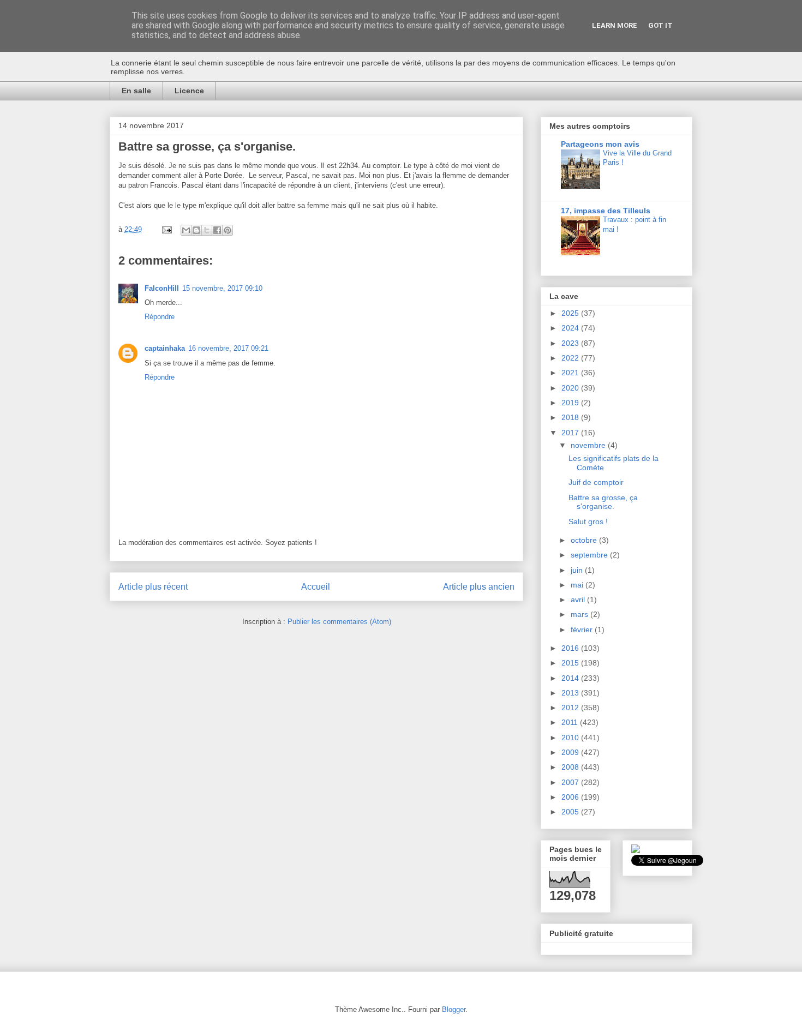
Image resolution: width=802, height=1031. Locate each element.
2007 (571, 782)
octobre (585, 540)
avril (579, 599)
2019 (571, 402)
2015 (571, 662)
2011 (570, 722)
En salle (136, 90)
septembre (590, 554)
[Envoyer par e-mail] (186, 230)
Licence (189, 90)
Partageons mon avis (600, 144)
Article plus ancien (478, 586)
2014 (571, 678)
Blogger (453, 1009)
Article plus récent (153, 586)
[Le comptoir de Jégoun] (635, 850)
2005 (571, 811)
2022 (571, 357)
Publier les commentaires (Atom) (339, 622)
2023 (571, 343)
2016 (571, 648)
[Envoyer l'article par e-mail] (166, 229)
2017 (571, 432)
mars (580, 614)
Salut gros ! (588, 521)
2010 (571, 737)
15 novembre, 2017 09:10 (222, 288)
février (583, 629)
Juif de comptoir (596, 482)
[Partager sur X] (206, 230)
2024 (571, 327)
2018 (571, 417)
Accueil (315, 586)
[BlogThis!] (196, 230)
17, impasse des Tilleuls (605, 210)
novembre (589, 445)
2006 (571, 797)
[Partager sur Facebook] (217, 230)
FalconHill (162, 288)
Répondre (160, 317)
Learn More (614, 25)
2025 (571, 313)
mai (578, 584)
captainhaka (165, 348)
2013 (571, 692)
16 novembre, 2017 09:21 (228, 348)
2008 (571, 767)
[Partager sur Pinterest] (227, 230)
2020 (571, 387)
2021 (571, 372)
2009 (571, 752)
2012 (571, 707)
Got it (660, 25)
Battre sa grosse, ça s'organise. (603, 502)
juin (578, 570)
